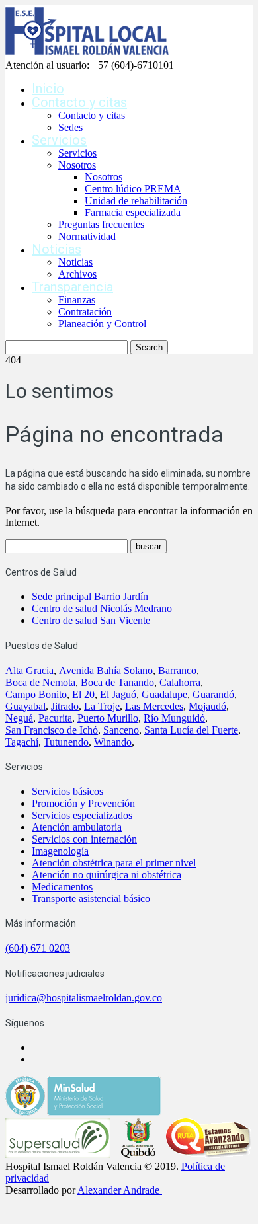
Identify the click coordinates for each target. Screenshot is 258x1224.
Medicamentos (62, 886)
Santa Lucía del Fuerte (191, 730)
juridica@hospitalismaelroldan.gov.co (83, 997)
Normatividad (87, 236)
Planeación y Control (102, 323)
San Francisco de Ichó (51, 730)
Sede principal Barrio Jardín (90, 596)
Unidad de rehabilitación (136, 200)
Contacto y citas (79, 102)
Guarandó (213, 694)
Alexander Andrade (118, 1190)
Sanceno (121, 730)
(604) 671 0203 (37, 948)
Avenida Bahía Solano (106, 670)
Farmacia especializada (133, 212)
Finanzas (76, 299)
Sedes (70, 127)
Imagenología (60, 851)
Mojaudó (207, 706)
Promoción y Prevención (83, 803)
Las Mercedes (154, 706)
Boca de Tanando (117, 682)
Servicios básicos (67, 791)
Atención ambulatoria (77, 827)
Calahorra (179, 682)
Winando (113, 741)
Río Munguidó (174, 718)
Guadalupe (164, 694)
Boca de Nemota (40, 682)
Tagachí (21, 741)
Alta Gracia (29, 670)
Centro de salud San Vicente (91, 620)
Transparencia (72, 287)
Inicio (48, 88)
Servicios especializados (82, 815)
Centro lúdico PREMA (133, 188)
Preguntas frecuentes (101, 224)
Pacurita (55, 718)
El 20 (83, 694)
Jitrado (65, 706)
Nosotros (77, 165)
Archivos (77, 274)
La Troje (102, 706)
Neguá (19, 718)
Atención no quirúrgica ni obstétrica (106, 874)
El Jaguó (118, 694)
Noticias (56, 249)
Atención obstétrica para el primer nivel (114, 862)
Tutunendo (66, 741)
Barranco (177, 670)
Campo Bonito (36, 694)
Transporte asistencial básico (91, 898)
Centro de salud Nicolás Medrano (102, 608)
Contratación (85, 311)
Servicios (59, 140)
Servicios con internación (84, 839)
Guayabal (25, 706)
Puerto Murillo (107, 718)
